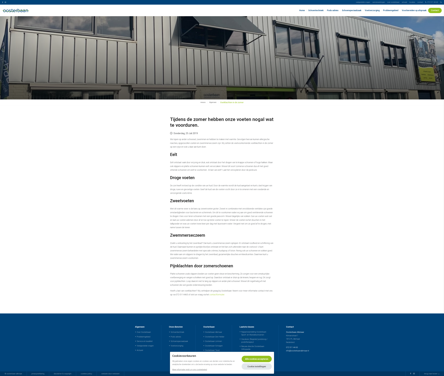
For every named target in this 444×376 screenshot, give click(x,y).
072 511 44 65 (432, 2)
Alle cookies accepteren (256, 359)
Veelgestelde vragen (363, 2)
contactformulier (217, 294)
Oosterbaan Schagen (214, 346)
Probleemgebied (390, 10)
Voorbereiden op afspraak (414, 10)
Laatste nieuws (247, 327)
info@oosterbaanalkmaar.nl (297, 351)
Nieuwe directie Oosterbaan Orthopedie (252, 347)
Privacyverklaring (37, 374)
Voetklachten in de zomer (232, 102)
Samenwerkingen (378, 2)
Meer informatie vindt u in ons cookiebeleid (189, 369)
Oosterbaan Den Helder (214, 337)
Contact (420, 2)
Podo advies (332, 10)
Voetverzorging (372, 10)
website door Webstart (110, 374)
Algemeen (212, 102)
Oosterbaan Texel (212, 350)
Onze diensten (176, 327)
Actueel (404, 2)
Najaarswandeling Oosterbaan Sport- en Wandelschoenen (253, 333)
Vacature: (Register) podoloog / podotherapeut (254, 340)
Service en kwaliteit (145, 341)
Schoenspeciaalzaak (351, 10)
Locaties (412, 2)
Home (302, 10)
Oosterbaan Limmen (213, 341)
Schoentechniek (316, 10)
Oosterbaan (209, 327)
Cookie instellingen (256, 366)
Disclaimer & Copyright (62, 374)
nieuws (203, 102)
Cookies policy (86, 374)
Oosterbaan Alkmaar (213, 332)
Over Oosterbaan (393, 2)
